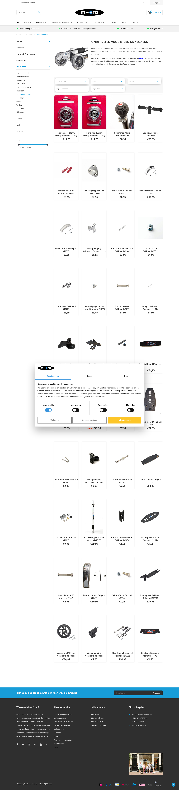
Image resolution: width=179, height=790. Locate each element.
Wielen (19, 105)
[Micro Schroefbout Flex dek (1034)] (122, 170)
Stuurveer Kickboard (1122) (66, 307)
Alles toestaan (124, 420)
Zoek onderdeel (22, 73)
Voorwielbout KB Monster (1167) (66, 596)
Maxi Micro (20, 84)
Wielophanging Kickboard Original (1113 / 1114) (94, 250)
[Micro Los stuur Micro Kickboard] (150, 112)
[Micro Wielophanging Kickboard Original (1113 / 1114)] (94, 228)
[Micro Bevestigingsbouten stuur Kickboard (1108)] (94, 285)
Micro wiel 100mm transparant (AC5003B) (94, 134)
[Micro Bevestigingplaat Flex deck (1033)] (94, 170)
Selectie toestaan (89, 420)
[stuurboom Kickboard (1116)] (122, 459)
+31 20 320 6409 (138, 722)
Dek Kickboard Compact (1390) (150, 423)
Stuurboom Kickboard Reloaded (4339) (122, 654)
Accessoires (82, 22)
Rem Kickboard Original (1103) (150, 192)
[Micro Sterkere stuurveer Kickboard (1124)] (66, 170)
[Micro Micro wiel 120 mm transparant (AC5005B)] (66, 112)
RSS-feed (42, 784)
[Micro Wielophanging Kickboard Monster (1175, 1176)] (66, 343)
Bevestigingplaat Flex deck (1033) (94, 192)
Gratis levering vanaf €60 (28, 28)
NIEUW (26, 22)
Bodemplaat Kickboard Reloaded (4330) (150, 596)
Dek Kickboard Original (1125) (150, 481)
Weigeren (55, 420)
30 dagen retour (156, 28)
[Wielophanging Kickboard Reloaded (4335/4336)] (94, 632)
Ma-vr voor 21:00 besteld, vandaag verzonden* (79, 28)
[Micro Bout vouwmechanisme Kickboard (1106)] (122, 228)
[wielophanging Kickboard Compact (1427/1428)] (94, 459)
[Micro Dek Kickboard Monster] (150, 343)
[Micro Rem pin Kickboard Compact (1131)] (150, 285)
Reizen (114, 22)
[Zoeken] (39, 12)
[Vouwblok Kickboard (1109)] (66, 517)
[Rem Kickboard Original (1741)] (94, 574)
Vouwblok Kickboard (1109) (66, 539)
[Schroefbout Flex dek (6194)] (122, 574)
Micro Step (33, 784)
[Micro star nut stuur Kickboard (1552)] (150, 228)
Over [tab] (126, 376)
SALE (124, 22)
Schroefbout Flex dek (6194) (122, 596)
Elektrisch (20, 91)
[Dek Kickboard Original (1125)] (150, 459)
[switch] (75, 410)
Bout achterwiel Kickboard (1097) (122, 307)
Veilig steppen (59, 729)
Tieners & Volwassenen (60, 22)
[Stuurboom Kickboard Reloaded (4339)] (122, 632)
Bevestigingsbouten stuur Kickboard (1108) (94, 307)
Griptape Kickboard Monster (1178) (150, 654)
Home (17, 23)
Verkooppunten (60, 718)
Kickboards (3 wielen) (41, 34)
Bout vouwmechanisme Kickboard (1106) (122, 250)
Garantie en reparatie (62, 725)
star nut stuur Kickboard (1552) (150, 250)
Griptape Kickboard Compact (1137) (150, 539)
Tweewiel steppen (23, 87)
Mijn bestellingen (97, 718)
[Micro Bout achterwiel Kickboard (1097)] (122, 285)
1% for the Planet (126, 28)
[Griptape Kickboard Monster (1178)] (150, 632)
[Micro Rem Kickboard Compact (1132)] (66, 228)
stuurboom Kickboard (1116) (122, 481)
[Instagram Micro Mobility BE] (29, 744)
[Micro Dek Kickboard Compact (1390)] (150, 401)
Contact (134, 22)
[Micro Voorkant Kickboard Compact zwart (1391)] (94, 343)
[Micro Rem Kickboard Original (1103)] (150, 170)
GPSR (56, 747)
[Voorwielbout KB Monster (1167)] (66, 574)
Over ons (57, 733)
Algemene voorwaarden (63, 740)
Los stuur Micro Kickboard (150, 134)
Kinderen (40, 22)
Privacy (56, 736)
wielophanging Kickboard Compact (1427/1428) (94, 481)
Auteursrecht (59, 744)
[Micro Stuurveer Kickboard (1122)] (66, 285)
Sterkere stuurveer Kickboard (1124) (66, 192)
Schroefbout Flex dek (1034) (122, 192)
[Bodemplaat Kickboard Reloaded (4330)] (150, 574)
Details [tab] (90, 376)
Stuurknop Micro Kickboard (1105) (122, 134)
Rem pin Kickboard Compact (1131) (150, 307)
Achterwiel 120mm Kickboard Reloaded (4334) (66, 654)
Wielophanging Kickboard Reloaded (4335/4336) (94, 654)
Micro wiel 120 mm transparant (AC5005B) (66, 134)
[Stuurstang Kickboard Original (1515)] (94, 517)
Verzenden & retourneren (63, 722)
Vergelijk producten (98, 725)
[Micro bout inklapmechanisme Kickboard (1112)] (122, 343)
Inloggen (156, 2)
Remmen (20, 108)
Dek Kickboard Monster (150, 364)
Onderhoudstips (22, 77)
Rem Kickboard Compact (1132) (66, 250)
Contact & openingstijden (63, 714)
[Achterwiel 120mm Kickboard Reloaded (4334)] (66, 632)
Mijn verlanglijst (97, 722)
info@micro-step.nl (139, 725)
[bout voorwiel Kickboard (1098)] (66, 459)
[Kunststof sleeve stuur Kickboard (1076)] (122, 517)
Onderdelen (99, 22)
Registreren (95, 714)
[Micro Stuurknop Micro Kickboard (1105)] (122, 112)
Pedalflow (20, 98)
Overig (19, 101)
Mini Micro (20, 80)
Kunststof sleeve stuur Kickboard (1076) (122, 539)
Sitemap (49, 784)
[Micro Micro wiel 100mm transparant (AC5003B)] (94, 112)
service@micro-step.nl (126, 64)
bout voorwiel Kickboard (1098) (66, 481)
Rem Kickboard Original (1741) (94, 596)
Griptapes (20, 112)
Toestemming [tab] (53, 376)
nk (143, 58)
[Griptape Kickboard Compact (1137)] (150, 517)
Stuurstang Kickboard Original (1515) (94, 539)
